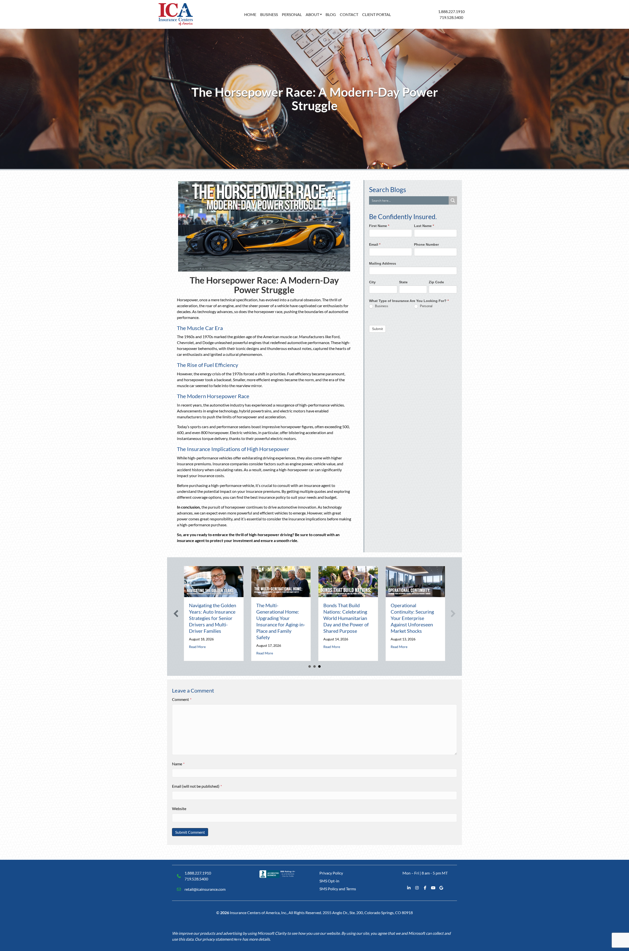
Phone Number (426, 244)
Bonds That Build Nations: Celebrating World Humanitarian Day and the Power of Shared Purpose (346, 618)
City (372, 282)
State (403, 282)
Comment (181, 699)
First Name (379, 226)
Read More (197, 647)
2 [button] (314, 666)
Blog (331, 14)
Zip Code (436, 282)
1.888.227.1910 (451, 11)
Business (269, 14)
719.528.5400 (451, 17)
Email (374, 244)
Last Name (424, 226)
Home (250, 14)
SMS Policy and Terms (337, 888)
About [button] (312, 14)
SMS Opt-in (329, 880)
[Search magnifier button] (453, 200)
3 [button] (319, 666)
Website (179, 808)
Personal (292, 14)
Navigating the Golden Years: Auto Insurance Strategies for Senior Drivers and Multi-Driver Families (212, 618)
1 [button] (309, 666)
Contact (349, 14)
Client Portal (376, 14)
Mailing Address (382, 263)
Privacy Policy (331, 873)
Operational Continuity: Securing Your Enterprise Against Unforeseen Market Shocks (412, 618)
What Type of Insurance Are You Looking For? (409, 301)
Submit (377, 329)
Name (178, 763)
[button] (176, 614)
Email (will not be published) (197, 786)
